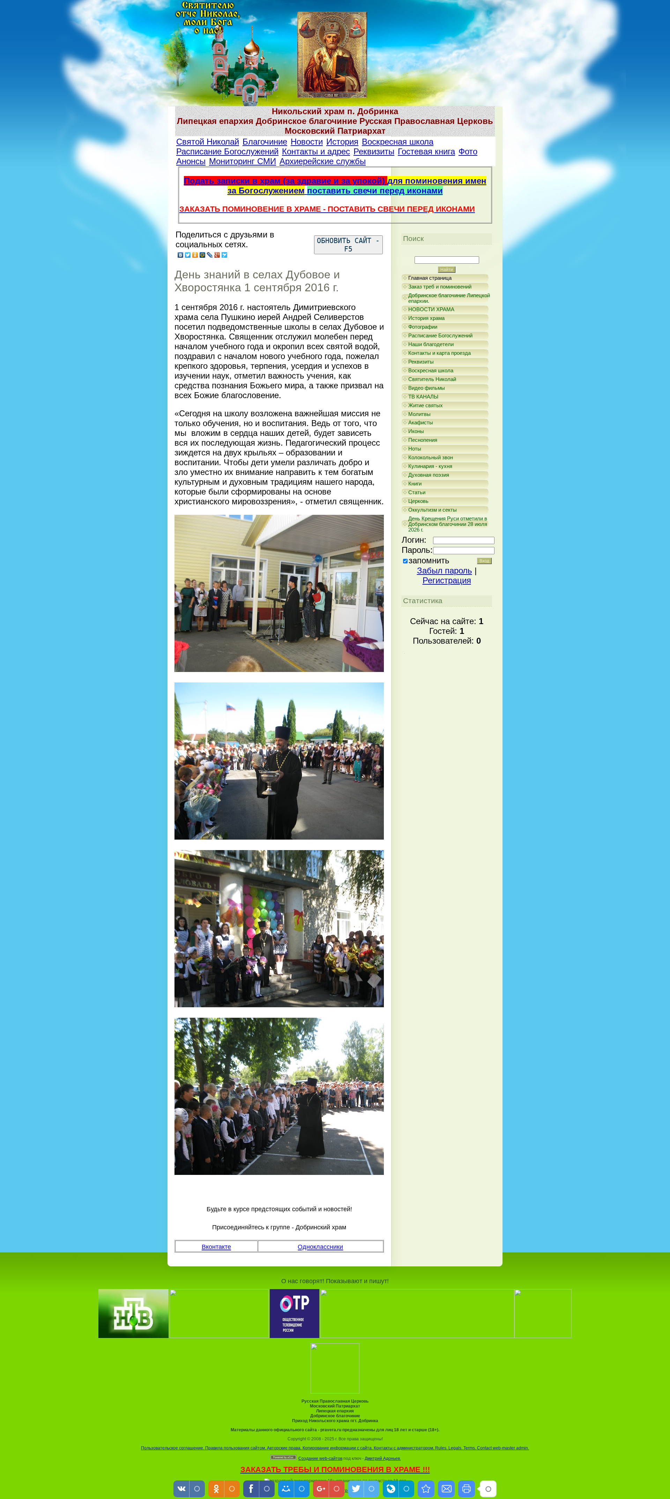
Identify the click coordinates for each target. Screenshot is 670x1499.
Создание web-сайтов (320, 1458)
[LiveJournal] (210, 254)
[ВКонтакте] (180, 254)
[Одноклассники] (195, 254)
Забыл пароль (444, 570)
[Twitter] (188, 254)
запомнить (429, 560)
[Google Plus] (217, 254)
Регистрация (447, 580)
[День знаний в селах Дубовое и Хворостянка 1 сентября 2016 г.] (426, 1488)
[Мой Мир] (202, 254)
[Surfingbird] (224, 254)
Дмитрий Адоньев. (383, 1458)
